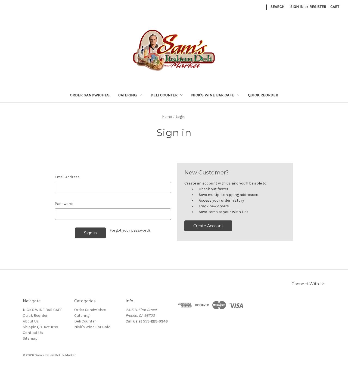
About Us (31, 321)
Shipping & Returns (40, 327)
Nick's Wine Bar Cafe (212, 95)
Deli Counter (164, 95)
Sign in (296, 6)
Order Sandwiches (90, 95)
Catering (127, 95)
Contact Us (33, 332)
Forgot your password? (130, 230)
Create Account (208, 225)
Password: (64, 203)
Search (277, 6)
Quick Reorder (263, 95)
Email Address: (67, 177)
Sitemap (30, 338)
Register (317, 6)
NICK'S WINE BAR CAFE (42, 310)
